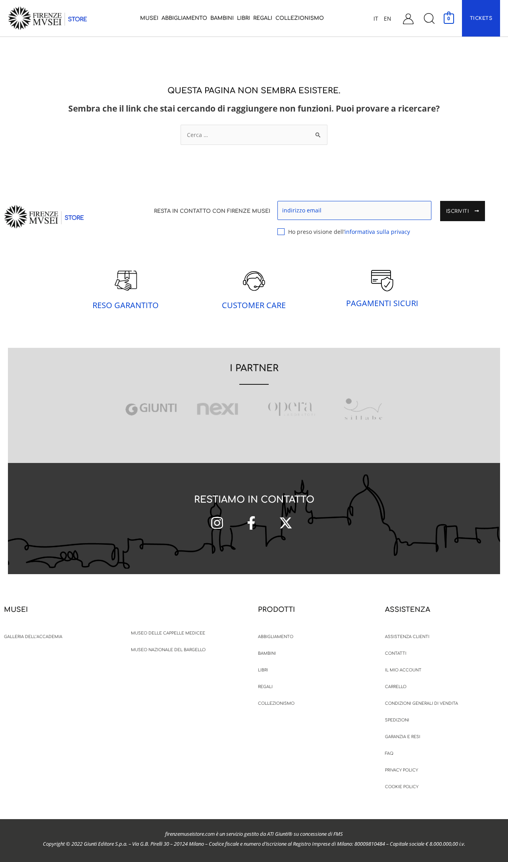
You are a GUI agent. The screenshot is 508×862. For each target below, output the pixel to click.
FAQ (389, 753)
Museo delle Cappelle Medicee (168, 633)
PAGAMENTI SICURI (382, 303)
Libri (263, 670)
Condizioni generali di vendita (421, 703)
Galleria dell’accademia (33, 636)
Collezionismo (276, 703)
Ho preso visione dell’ (349, 231)
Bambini (267, 653)
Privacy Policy (401, 770)
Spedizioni (397, 720)
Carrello (395, 687)
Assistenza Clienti (407, 636)
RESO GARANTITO (125, 305)
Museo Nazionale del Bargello (168, 650)
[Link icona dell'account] (408, 18)
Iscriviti (458, 211)
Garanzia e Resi (402, 737)
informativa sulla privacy (377, 231)
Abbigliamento (275, 636)
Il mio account (403, 670)
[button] (429, 18)
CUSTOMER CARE (254, 305)
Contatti (395, 653)
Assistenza (407, 609)
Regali (265, 687)
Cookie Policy (401, 787)
